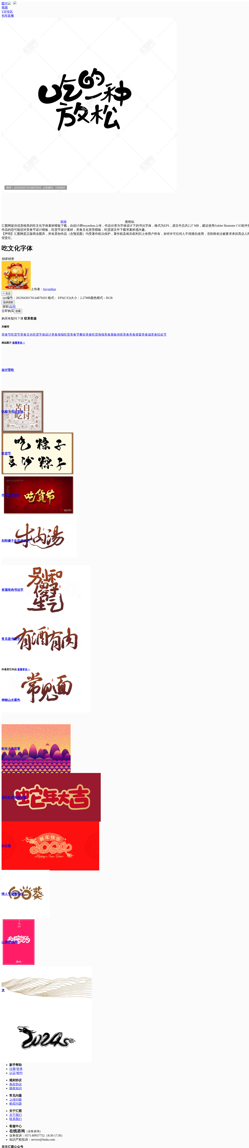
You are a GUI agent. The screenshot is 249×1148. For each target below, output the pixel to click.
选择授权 (8, 302)
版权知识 (15, 1088)
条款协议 (15, 1084)
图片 (5, 3)
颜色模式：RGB (101, 297)
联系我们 (15, 1119)
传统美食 (123, 334)
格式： (59, 297)
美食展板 (110, 334)
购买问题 (15, 1103)
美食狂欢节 (159, 334)
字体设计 (45, 334)
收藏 (18, 311)
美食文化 (26, 334)
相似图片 (7, 342)
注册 (12, 1069)
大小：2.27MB (80, 297)
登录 (19, 1069)
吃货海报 (98, 334)
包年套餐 (8, 15)
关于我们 (15, 1115)
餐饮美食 (85, 334)
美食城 (146, 334)
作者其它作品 (9, 669)
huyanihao (49, 289)
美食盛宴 (135, 334)
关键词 (5, 326)
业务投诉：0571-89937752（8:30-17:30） (36, 1135)
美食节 (6, 334)
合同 (12, 306)
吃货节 (15, 334)
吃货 (36, 334)
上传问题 (15, 1099)
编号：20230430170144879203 (27, 297)
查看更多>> (18, 342)
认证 (12, 1073)
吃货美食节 (71, 334)
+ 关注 (7, 293)
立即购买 (8, 310)
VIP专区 (7, 11)
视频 (5, 7)
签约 (19, 1073)
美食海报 (57, 334)
